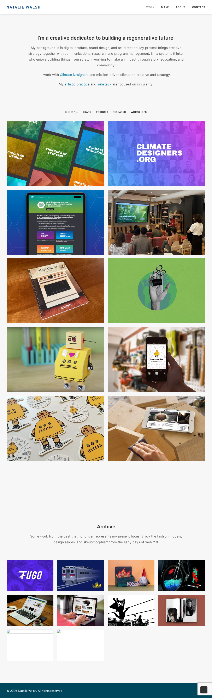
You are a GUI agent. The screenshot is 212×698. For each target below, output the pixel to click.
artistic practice (77, 84)
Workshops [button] (139, 112)
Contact (198, 7)
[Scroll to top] (203, 689)
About (180, 7)
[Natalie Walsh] (23, 7)
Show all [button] (71, 112)
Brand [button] (87, 112)
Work (150, 7)
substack (104, 84)
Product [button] (102, 112)
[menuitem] (151, 7)
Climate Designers (74, 75)
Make (165, 7)
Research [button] (119, 112)
